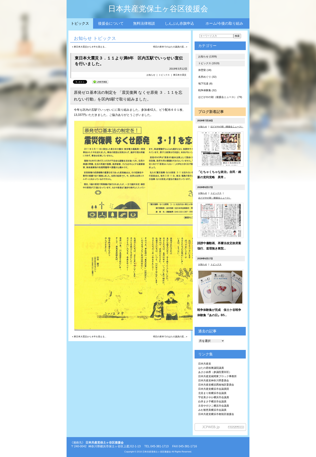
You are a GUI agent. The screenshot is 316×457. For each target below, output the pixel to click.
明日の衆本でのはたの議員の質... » (170, 46)
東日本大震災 (179, 75)
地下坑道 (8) (205, 83)
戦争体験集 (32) (207, 90)
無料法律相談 (144, 23)
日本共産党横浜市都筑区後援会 (216, 414)
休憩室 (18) (204, 70)
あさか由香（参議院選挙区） (215, 372)
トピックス (80, 23)
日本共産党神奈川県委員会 (213, 380)
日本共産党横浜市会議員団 (213, 388)
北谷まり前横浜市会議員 (212, 393)
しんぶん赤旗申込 (179, 23)
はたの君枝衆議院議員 (211, 367)
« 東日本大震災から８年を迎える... (89, 46)
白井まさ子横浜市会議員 (212, 401)
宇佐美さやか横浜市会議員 (213, 397)
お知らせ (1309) (207, 56)
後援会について (111, 23)
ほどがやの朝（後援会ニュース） (226, 126)
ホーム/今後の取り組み (224, 23)
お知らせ (150, 75)
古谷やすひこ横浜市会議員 (213, 405)
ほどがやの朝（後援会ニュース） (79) (220, 97)
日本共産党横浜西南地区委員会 (216, 384)
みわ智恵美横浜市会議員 (212, 409)
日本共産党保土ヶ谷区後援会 (158, 8)
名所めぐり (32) (207, 76)
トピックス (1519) (208, 63)
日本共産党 (204, 363)
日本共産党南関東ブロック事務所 (217, 376)
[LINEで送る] (100, 81)
